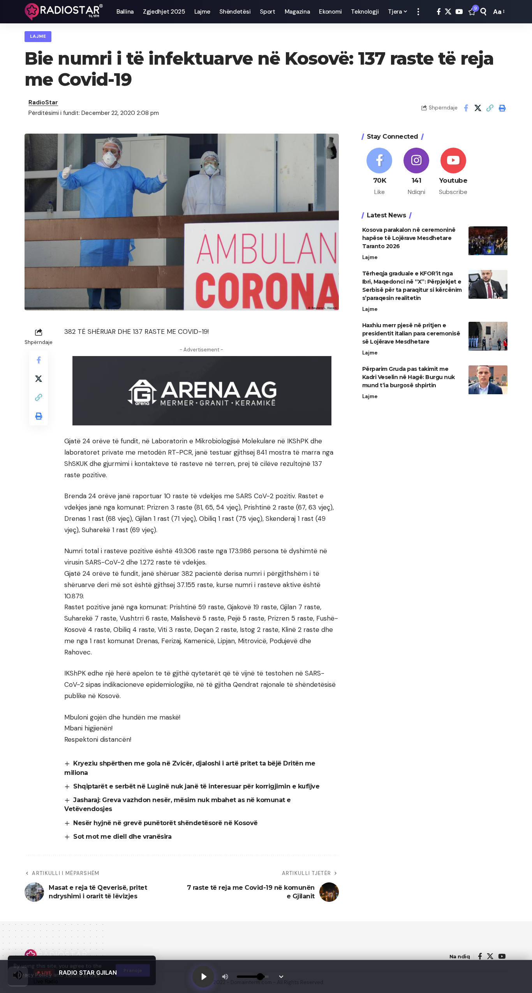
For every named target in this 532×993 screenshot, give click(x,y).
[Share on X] (477, 108)
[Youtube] (453, 172)
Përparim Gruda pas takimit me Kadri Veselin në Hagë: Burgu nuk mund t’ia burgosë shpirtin (408, 377)
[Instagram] (416, 172)
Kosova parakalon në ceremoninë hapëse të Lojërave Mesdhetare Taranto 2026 (409, 238)
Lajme (38, 36)
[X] (448, 12)
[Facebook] (439, 12)
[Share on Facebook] (465, 108)
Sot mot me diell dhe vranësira (122, 836)
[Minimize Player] (281, 976)
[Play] (203, 977)
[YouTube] (459, 12)
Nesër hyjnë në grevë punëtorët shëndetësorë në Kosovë (165, 823)
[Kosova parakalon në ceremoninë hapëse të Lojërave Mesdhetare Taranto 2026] (488, 241)
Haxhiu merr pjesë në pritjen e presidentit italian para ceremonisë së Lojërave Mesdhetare (411, 334)
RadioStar (43, 102)
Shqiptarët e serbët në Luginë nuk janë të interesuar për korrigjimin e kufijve (196, 786)
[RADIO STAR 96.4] (64, 11)
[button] (418, 11)
